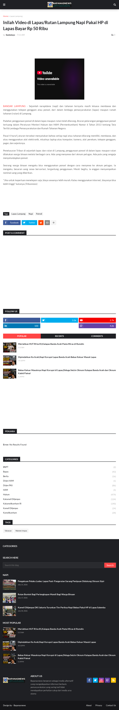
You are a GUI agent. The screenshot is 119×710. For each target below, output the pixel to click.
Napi (31, 214)
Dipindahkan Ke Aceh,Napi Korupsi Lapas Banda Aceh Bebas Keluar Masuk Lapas (57, 357)
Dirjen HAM (59, 481)
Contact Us (111, 705)
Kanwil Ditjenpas (59, 508)
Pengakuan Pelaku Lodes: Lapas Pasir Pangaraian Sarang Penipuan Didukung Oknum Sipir (61, 581)
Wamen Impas (21, 531)
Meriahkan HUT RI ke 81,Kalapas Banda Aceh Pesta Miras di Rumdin (51, 344)
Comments (97, 336)
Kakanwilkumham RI (59, 503)
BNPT (59, 467)
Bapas (59, 471)
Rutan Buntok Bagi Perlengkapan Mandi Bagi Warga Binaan (46, 594)
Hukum (59, 494)
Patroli (39, 214)
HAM (59, 490)
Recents (59, 336)
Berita (59, 476)
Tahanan (8, 531)
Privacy (98, 705)
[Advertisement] (59, 47)
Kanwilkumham (59, 512)
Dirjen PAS (59, 485)
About (89, 705)
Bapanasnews (20, 705)
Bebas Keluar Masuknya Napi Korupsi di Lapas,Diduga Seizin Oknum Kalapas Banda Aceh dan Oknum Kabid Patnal (67, 372)
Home (5, 16)
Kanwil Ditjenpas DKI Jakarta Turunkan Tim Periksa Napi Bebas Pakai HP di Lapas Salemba (61, 607)
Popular (21, 336)
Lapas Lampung (16, 16)
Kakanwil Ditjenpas (59, 499)
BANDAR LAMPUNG (14, 106)
